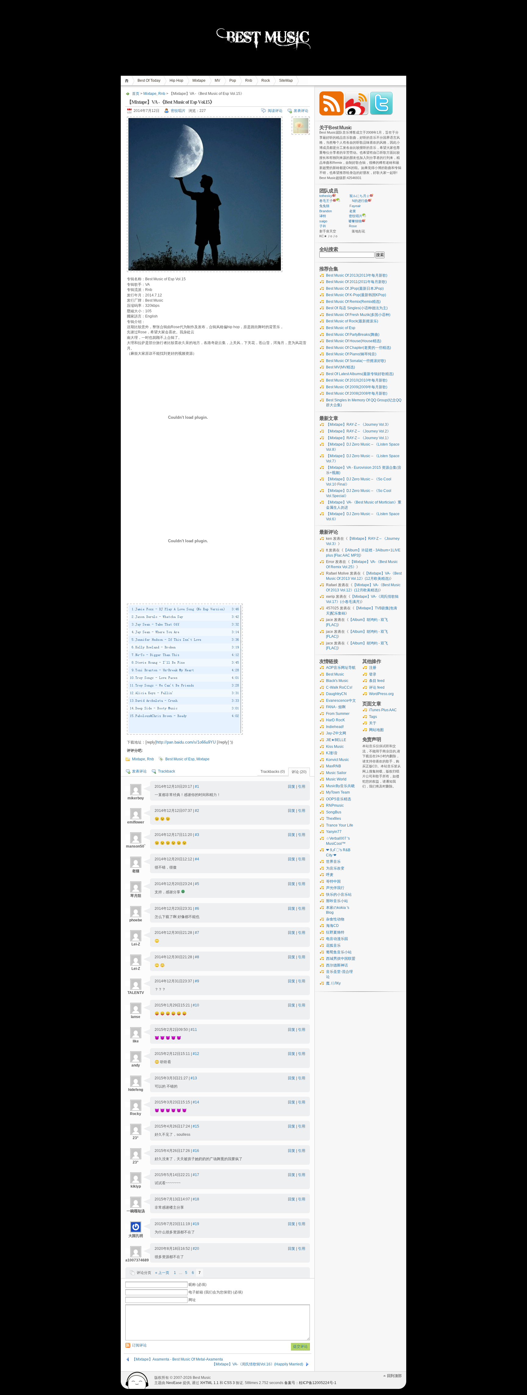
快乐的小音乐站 (339, 894)
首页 (127, 80)
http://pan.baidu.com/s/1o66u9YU (186, 742)
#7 (197, 933)
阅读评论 (275, 111)
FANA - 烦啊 (336, 707)
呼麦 (329, 875)
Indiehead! (335, 727)
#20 (196, 1248)
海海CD (332, 925)
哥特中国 (333, 881)
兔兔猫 (324, 206)
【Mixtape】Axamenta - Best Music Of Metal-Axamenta (177, 1359)
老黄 (352, 211)
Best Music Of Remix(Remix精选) (353, 301)
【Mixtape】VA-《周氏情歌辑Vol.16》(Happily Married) (257, 1364)
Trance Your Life (339, 825)
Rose (353, 226)
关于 (372, 723)
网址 (192, 1300)
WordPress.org (381, 694)
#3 (197, 835)
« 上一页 (162, 1273)
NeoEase (174, 1383)
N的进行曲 (360, 201)
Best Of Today (149, 80)
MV (217, 80)
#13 (194, 1078)
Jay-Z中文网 (336, 733)
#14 (196, 1102)
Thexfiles (333, 818)
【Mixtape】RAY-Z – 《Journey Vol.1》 (358, 438)
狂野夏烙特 (335, 932)
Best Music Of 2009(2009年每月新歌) (356, 387)
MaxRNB (333, 766)
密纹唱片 (178, 111)
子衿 (322, 226)
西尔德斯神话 (337, 965)
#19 (196, 1224)
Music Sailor (336, 773)
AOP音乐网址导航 (341, 667)
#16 (196, 1151)
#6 (197, 908)
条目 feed (377, 681)
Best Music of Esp (180, 759)
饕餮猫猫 (355, 221)
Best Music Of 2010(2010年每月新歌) (356, 380)
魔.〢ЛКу (333, 983)
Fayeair (355, 206)
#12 (196, 1054)
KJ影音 (332, 753)
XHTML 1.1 (209, 1383)
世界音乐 (333, 861)
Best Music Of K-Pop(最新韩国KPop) (356, 295)
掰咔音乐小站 (337, 901)
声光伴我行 (335, 888)
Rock (265, 80)
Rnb (248, 80)
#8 (197, 957)
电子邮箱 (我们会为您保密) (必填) (215, 1292)
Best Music (335, 674)
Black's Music (337, 681)
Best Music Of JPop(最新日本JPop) (355, 288)
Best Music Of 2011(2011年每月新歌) (356, 282)
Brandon (325, 211)
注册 (372, 667)
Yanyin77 (334, 832)
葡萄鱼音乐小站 (339, 952)
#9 (197, 981)
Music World (336, 779)
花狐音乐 (333, 945)
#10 (196, 1005)
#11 (194, 1029)
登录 (372, 674)
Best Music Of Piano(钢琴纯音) (351, 354)
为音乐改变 (335, 868)
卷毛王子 (326, 201)
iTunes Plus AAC (383, 710)
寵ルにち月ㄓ (360, 196)
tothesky (325, 196)
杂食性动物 (335, 919)
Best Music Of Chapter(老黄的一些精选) (358, 348)
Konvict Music (337, 760)
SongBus (333, 812)
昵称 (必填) (197, 1284)
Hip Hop (176, 80)
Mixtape (199, 80)
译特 (322, 216)
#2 (197, 811)
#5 (197, 884)
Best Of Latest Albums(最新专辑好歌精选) (360, 374)
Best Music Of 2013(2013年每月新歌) (356, 275)
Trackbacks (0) (272, 771)
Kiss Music (335, 746)
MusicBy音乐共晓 (340, 786)
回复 (291, 786)
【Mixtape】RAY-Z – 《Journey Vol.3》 (358, 424)
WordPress (137, 1380)
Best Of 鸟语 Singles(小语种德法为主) (357, 308)
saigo (323, 221)
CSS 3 (229, 1383)
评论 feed (377, 687)
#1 (197, 786)
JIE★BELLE (336, 740)
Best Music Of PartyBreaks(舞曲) (352, 334)
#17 (196, 1175)
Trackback (166, 771)
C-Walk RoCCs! (339, 687)
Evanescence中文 (341, 700)
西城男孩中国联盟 (340, 958)
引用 (301, 786)
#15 (196, 1126)
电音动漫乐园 (337, 939)
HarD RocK (335, 720)
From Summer (338, 714)
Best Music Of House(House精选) (353, 341)
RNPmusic (335, 805)
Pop (232, 80)
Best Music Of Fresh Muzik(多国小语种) (358, 315)
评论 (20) (299, 772)
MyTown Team (338, 792)
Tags (373, 717)
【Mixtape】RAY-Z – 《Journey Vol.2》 (358, 431)
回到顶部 (394, 1376)
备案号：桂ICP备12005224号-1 (310, 1383)
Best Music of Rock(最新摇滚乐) (352, 321)
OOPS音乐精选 (338, 799)
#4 (197, 859)
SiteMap (286, 80)
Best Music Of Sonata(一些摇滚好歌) (356, 361)
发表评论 (301, 111)
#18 (196, 1199)
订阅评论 (139, 1345)
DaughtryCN (336, 694)
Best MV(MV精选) (340, 367)
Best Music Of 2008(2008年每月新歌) (356, 393)
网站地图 (376, 730)
